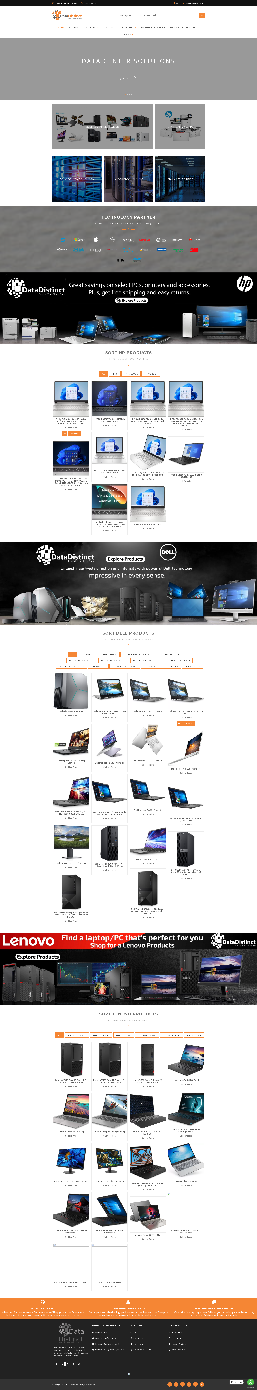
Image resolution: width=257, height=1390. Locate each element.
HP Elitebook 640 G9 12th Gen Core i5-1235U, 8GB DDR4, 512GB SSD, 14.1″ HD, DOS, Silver (109, 524)
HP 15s (115, 374)
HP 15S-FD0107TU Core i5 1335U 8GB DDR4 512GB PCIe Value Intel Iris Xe (147, 421)
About (127, 34)
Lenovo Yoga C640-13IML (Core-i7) (71, 1282)
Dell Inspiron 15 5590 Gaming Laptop (71, 762)
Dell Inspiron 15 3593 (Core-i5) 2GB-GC (186, 712)
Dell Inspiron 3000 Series (136, 654)
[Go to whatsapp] (250, 1382)
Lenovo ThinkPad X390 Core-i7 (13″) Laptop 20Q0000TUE (147, 1184)
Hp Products (177, 1332)
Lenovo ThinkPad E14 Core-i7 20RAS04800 (109, 1232)
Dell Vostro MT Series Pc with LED (161, 666)
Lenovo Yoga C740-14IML (147, 1235)
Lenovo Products (179, 1344)
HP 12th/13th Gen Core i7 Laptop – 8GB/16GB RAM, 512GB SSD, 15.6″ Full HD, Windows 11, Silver (71, 421)
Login (178, 3)
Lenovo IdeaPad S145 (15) (71, 1132)
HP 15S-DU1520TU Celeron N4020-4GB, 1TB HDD (186, 476)
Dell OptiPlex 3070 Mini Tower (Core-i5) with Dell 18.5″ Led (109, 865)
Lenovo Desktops (77, 1035)
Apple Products (178, 1349)
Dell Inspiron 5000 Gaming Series (172, 654)
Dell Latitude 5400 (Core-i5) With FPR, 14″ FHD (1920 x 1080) (109, 813)
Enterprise (74, 27)
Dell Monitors (98, 666)
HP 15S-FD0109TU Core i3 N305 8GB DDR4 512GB (109, 472)
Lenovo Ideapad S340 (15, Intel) (109, 1132)
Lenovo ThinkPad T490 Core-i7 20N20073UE (71, 1232)
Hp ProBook (151, 374)
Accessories (126, 27)
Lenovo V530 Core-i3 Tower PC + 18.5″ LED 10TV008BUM (147, 1081)
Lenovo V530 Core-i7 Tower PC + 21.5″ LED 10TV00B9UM (109, 1081)
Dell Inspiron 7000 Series (113, 660)
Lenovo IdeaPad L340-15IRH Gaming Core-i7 (186, 1131)
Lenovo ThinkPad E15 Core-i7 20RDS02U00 (185, 1232)
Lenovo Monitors (147, 1035)
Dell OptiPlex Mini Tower (124, 666)
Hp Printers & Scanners (153, 27)
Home (61, 27)
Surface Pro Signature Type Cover (110, 1349)
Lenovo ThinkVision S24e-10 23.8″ (71, 1181)
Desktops (107, 27)
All (103, 374)
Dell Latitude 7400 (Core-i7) (147, 860)
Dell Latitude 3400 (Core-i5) (147, 810)
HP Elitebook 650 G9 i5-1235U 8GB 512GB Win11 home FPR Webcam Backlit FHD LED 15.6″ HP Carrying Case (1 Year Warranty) (71, 482)
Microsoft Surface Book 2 (106, 1338)
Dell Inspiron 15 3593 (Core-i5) (147, 711)
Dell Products (177, 1338)
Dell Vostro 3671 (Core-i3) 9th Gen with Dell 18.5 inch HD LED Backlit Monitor (147, 911)
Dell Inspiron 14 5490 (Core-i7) (147, 761)
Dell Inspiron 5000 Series (81, 660)
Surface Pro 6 (101, 1332)
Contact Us (189, 27)
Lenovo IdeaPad (101, 1035)
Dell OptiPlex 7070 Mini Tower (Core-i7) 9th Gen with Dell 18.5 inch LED (185, 872)
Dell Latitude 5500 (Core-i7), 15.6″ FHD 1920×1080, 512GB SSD (71, 813)
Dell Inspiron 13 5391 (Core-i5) (109, 763)
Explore (128, 78)
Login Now (138, 1344)
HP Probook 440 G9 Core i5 (147, 524)
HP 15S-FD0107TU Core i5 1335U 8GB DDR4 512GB (109, 420)
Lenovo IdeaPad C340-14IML (186, 1080)
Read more (74, 433)
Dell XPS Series (192, 666)
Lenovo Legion (123, 1035)
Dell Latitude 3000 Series (145, 660)
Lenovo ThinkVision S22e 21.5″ (109, 1181)
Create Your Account (194, 3)
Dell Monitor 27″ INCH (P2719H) (71, 863)
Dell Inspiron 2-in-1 (107, 654)
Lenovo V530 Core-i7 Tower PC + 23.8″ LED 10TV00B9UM (71, 1081)
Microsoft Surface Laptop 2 (107, 1344)
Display (174, 27)
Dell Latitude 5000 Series (177, 660)
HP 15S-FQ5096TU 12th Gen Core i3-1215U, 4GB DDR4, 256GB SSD (148, 474)
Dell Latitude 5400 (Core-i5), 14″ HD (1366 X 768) (186, 819)
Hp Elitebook (131, 374)
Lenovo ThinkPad (171, 1035)
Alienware (86, 654)
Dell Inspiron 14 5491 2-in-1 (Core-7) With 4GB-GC (109, 712)
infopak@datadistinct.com (66, 3)
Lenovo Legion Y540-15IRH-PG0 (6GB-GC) (147, 1133)
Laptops (91, 27)
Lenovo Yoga (194, 1035)
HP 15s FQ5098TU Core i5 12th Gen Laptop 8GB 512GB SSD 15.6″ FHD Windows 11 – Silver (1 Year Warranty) (186, 422)
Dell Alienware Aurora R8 (71, 711)
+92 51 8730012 (90, 3)
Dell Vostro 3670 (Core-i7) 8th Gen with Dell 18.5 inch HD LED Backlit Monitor (71, 915)
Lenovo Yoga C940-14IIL (109, 1282)
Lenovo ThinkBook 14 (186, 1181)
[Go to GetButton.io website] (250, 1387)
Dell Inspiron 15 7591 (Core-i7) (185, 769)
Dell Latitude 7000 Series (71, 666)
